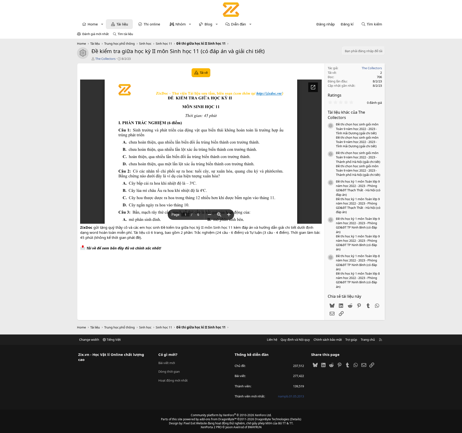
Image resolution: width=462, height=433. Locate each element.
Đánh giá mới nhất (95, 34)
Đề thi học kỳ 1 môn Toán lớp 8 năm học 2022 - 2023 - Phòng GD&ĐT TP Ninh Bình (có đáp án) (358, 262)
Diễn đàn (238, 24)
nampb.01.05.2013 (291, 396)
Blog (208, 24)
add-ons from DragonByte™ (218, 419)
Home (93, 24)
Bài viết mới (166, 363)
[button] (102, 24)
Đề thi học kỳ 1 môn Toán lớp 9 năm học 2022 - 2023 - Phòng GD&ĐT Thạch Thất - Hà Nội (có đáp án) (358, 188)
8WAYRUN (255, 427)
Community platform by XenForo (231, 415)
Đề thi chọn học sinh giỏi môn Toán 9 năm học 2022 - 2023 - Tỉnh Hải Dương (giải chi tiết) (357, 128)
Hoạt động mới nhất (173, 380)
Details (295, 419)
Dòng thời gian (169, 371)
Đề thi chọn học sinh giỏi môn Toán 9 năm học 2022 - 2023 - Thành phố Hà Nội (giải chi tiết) (358, 157)
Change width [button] (89, 339)
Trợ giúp (351, 339)
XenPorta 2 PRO (211, 427)
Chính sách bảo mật (328, 339)
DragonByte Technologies (272, 419)
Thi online (152, 24)
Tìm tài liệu (125, 34)
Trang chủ (368, 339)
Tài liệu (122, 24)
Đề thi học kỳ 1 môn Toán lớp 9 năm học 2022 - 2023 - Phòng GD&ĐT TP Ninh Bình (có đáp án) (358, 225)
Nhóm (180, 24)
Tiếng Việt (113, 339)
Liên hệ (272, 339)
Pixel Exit (189, 423)
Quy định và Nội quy (295, 339)
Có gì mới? (167, 354)
